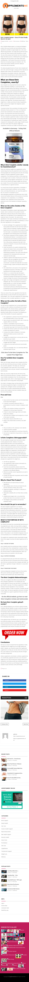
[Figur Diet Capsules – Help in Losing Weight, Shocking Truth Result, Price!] (16, 931)
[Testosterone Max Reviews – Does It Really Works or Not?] (4, 930)
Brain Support (4, 820)
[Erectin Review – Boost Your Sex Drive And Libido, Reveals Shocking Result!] (8, 955)
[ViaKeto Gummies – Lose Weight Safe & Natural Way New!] (21, 942)
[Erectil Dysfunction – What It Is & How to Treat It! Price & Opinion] (4, 952)
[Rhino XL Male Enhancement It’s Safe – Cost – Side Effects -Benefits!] (21, 965)
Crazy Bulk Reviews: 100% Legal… (14, 879)
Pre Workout (4, 843)
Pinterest (6, 690)
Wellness (3, 857)
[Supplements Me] (15, 5)
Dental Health (4, 823)
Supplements (4, 848)
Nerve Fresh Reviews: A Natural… (14, 763)
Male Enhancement (6, 831)
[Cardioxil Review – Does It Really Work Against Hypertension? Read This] (11, 951)
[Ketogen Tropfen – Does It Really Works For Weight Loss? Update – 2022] (4, 960)
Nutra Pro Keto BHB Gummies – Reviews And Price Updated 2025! (14, 710)
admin (11, 41)
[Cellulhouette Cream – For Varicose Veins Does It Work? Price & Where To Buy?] (21, 930)
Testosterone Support (6, 851)
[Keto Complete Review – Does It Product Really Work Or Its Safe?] (18, 956)
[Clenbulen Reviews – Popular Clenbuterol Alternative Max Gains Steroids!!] (22, 935)
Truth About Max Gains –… (13, 870)
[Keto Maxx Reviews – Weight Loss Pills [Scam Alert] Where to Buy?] (22, 938)
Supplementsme (13, 976)
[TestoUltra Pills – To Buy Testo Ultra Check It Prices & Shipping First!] (4, 969)
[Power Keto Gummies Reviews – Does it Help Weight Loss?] (4, 948)
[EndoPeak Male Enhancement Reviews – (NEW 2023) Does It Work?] (16, 947)
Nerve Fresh (4, 840)
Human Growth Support (7, 829)
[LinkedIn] (13, 980)
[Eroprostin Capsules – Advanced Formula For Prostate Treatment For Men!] (16, 934)
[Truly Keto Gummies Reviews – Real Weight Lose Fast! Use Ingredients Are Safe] (3, 946)
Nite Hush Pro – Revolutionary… (14, 758)
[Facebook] (11, 980)
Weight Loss (4, 668)
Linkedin (6, 687)
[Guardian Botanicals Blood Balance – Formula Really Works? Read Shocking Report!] (4, 935)
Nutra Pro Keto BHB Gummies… (14, 777)
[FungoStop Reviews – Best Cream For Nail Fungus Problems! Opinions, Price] (14, 965)
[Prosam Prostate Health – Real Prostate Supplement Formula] (10, 934)
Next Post (26, 724)
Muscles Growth (5, 837)
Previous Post (5, 724)
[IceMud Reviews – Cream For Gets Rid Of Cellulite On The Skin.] (16, 939)
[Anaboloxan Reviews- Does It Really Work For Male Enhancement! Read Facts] (14, 946)
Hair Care (3, 826)
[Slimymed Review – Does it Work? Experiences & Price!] (3, 965)
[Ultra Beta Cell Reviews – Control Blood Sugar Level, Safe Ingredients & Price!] (19, 968)
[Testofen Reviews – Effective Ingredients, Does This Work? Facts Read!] (24, 955)
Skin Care (3, 845)
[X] (15, 980)
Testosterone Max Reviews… (13, 888)
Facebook (7, 680)
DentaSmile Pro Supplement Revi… (15, 773)
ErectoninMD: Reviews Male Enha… (15, 768)
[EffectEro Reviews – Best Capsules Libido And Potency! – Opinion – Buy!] (23, 963)
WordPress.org (4, 910)
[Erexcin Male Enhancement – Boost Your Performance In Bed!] (12, 942)
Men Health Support (6, 834)
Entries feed (4, 905)
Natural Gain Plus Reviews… (13, 884)
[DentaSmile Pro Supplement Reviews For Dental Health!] (10, 969)
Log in (2, 903)
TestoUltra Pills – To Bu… (12, 875)
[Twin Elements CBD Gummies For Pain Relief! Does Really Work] (4, 939)
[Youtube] (17, 980)
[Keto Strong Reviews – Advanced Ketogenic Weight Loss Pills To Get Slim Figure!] (10, 959)
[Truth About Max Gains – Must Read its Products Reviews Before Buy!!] (10, 938)
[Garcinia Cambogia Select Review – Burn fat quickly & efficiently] (9, 965)
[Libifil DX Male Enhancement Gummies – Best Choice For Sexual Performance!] (4, 942)
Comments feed (5, 908)
